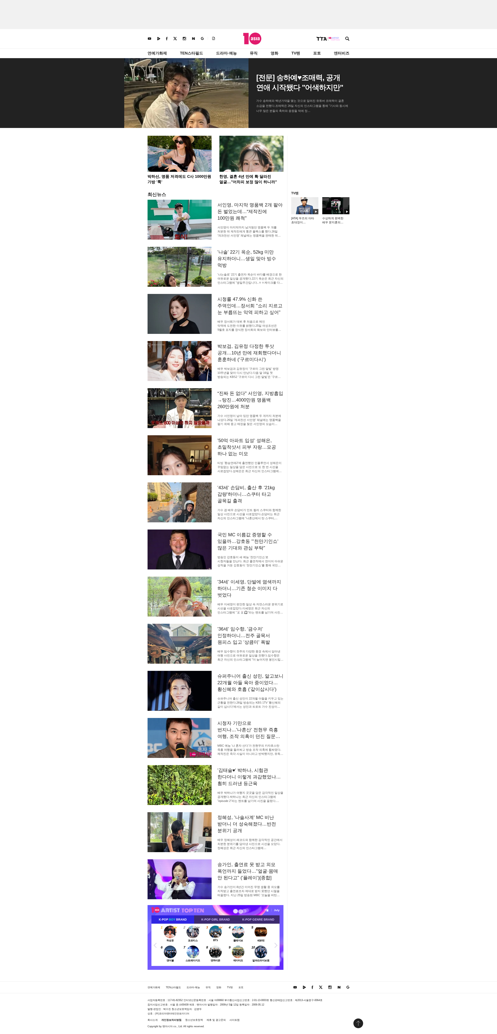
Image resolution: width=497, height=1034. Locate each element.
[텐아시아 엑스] (175, 38)
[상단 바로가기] (358, 1023)
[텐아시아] (252, 39)
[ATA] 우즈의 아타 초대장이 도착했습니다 (302, 222)
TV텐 (295, 53)
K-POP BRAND (173, 919)
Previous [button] (155, 945)
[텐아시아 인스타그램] (184, 38)
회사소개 (153, 1019)
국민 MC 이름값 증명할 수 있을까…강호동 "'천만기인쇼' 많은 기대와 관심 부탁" (247, 541)
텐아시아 (167, 1026)
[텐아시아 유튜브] (149, 38)
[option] (215, 945)
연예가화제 (157, 53)
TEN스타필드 (191, 53)
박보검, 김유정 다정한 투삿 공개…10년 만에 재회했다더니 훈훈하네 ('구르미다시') (249, 353)
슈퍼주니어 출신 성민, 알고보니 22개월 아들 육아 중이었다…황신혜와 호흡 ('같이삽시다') (250, 682)
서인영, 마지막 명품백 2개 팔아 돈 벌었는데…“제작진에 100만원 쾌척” (250, 211)
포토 (317, 53)
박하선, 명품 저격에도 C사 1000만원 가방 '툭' (179, 179)
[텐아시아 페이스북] (167, 38)
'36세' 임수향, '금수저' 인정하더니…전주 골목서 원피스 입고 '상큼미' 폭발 (243, 635)
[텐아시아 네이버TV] (158, 38)
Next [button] (276, 945)
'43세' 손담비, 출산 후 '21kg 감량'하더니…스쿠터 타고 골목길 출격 (246, 494)
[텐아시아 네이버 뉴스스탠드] (193, 38)
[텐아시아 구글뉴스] (202, 38)
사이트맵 (234, 1019)
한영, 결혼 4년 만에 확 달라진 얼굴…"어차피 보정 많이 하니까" (248, 179)
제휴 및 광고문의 (216, 1019)
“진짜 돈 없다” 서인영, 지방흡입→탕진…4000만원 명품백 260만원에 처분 (250, 400)
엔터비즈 (341, 53)
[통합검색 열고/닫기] (347, 39)
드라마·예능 (226, 53)
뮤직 (254, 53)
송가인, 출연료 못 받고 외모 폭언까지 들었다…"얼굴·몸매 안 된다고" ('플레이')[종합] (247, 871)
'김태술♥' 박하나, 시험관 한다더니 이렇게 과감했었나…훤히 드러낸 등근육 (249, 777)
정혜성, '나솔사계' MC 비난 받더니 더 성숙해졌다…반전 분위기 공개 (246, 824)
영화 (274, 53)
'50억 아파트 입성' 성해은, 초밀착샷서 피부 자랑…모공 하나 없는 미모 (246, 447)
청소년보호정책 (194, 1019)
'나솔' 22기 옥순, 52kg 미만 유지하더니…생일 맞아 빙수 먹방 (246, 258)
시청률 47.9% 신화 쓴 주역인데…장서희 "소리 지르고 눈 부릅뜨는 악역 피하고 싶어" (249, 305)
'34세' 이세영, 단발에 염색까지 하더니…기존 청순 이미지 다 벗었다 (249, 588)
